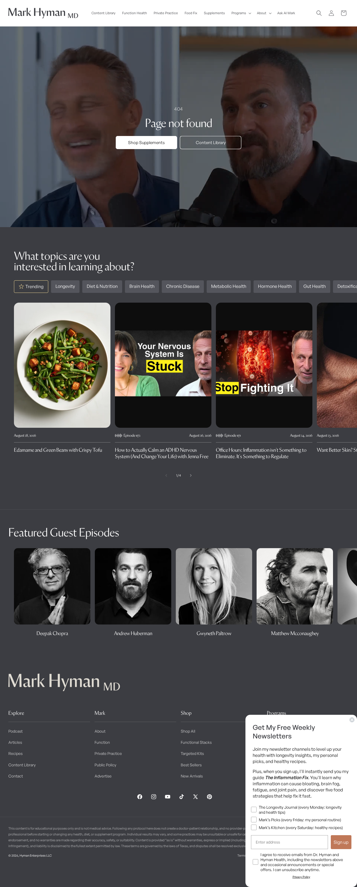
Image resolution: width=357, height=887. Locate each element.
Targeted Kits (192, 753)
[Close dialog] (352, 720)
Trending (34, 286)
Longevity (65, 286)
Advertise (103, 776)
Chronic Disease (182, 286)
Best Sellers (191, 764)
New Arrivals (192, 776)
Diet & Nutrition (102, 286)
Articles (15, 742)
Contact (15, 776)
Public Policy (105, 764)
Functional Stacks (196, 742)
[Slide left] (166, 475)
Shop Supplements (146, 142)
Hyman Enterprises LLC (36, 855)
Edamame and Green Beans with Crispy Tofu (58, 450)
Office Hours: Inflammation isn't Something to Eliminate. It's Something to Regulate (261, 453)
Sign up (341, 842)
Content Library (211, 142)
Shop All (188, 731)
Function (102, 742)
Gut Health (314, 286)
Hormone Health (275, 286)
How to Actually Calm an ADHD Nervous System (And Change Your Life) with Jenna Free (161, 453)
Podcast (15, 731)
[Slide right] (191, 475)
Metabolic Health (228, 286)
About (100, 731)
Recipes (15, 753)
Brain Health (142, 286)
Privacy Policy (301, 876)
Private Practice (108, 753)
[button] (241, 13)
